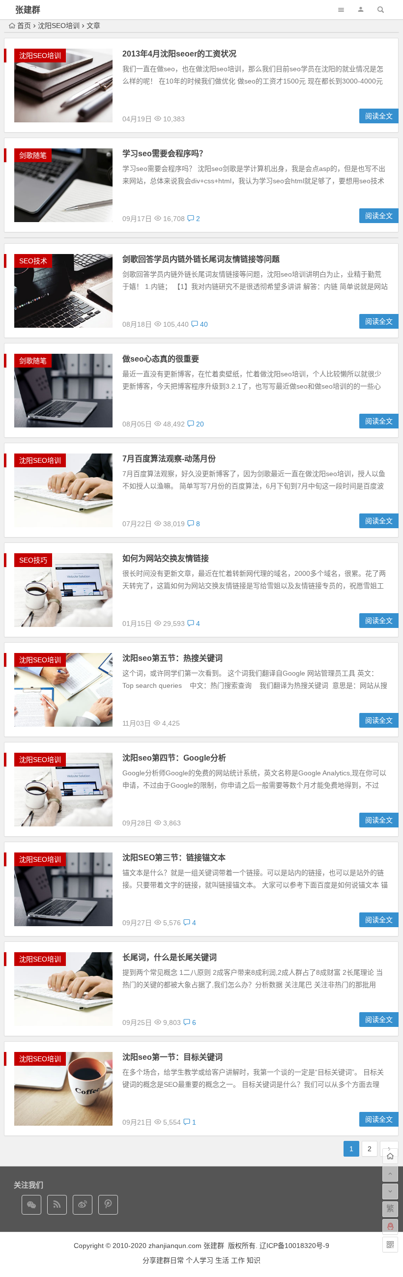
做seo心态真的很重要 (160, 359)
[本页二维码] (390, 1244)
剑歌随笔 (33, 155)
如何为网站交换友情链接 (165, 558)
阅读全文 (379, 116)
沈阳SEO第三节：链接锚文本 (174, 857)
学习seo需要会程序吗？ (164, 153)
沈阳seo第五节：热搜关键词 (172, 658)
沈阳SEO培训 (59, 25)
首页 (24, 25)
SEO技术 (33, 261)
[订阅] (57, 1205)
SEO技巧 (33, 560)
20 (199, 424)
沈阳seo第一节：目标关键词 (172, 1057)
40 (203, 324)
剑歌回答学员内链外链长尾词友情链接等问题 (201, 259)
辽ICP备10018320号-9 (294, 1245)
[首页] (390, 1156)
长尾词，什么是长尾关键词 (169, 957)
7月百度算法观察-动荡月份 (169, 458)
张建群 (27, 10)
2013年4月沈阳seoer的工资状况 (179, 54)
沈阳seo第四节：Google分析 (174, 758)
